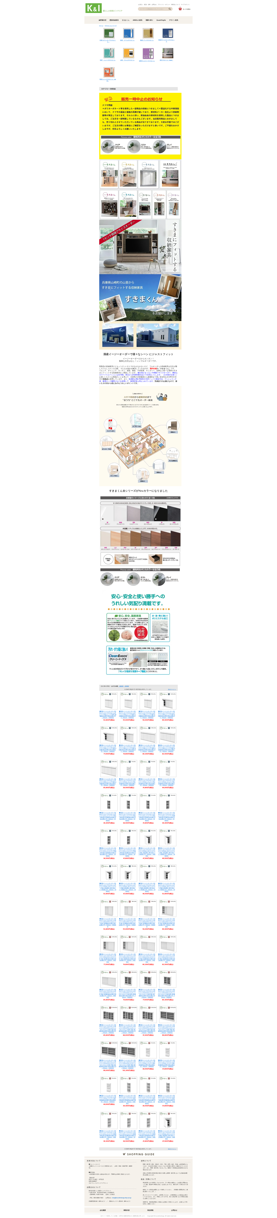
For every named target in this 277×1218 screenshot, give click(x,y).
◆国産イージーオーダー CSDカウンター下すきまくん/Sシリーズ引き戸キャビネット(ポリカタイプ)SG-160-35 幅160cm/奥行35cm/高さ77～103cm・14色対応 (127, 1064)
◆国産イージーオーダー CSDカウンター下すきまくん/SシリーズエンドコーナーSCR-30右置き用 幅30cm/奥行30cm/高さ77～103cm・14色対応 (127, 1134)
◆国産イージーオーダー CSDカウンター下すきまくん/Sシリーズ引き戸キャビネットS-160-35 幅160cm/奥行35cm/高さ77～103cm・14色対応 (107, 993)
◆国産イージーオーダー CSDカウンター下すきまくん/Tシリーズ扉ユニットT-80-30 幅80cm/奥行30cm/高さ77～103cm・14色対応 (127, 714)
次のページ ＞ (172, 689)
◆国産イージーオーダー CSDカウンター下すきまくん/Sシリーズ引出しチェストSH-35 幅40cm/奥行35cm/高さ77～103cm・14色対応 (107, 1099)
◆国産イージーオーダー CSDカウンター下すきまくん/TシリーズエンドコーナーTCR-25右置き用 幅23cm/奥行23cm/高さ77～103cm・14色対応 (166, 816)
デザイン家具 (173, 20)
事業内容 (127, 1210)
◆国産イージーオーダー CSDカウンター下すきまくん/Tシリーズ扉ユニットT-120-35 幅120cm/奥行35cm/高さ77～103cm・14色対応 (127, 748)
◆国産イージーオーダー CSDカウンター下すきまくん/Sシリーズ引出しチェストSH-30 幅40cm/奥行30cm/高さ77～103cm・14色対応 (166, 1063)
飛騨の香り (149, 20)
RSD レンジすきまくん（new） (108, 80)
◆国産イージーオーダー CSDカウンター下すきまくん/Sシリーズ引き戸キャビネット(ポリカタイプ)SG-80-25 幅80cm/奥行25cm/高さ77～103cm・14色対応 (127, 993)
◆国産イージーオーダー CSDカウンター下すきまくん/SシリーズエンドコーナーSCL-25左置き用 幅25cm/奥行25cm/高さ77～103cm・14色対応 (127, 1099)
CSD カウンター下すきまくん (108, 41)
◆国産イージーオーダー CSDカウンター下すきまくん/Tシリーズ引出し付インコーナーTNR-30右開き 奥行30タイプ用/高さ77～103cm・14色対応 (146, 887)
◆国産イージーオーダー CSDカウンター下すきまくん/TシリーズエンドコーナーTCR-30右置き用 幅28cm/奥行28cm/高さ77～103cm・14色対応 (107, 852)
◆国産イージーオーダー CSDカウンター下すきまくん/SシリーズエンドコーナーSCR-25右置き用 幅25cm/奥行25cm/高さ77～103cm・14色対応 (107, 1134)
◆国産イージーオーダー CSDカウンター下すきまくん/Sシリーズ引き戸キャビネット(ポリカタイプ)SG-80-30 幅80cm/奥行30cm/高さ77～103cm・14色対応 (146, 993)
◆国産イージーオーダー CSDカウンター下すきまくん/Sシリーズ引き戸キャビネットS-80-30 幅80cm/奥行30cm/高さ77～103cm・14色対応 (127, 922)
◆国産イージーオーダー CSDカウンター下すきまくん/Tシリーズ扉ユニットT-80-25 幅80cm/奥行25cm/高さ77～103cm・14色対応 (107, 714)
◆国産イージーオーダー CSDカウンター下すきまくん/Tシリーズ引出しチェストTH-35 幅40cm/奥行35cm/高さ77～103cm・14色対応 (166, 782)
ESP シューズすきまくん (107, 60)
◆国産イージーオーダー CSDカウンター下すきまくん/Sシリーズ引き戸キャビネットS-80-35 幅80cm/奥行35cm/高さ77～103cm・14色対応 (146, 922)
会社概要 (103, 1210)
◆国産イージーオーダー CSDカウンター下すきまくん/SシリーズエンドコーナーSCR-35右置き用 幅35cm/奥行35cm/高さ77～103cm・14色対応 (146, 1134)
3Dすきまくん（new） (166, 60)
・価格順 (120, 686)
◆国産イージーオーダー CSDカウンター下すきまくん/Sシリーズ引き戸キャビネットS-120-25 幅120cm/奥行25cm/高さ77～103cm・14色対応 (166, 922)
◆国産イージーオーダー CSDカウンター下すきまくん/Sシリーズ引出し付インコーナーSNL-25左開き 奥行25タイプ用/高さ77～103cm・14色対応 (166, 1134)
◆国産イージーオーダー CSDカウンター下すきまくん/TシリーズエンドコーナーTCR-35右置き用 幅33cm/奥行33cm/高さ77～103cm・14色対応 (127, 852)
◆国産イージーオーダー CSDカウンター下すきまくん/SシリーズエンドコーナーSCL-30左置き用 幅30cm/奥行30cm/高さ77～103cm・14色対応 (146, 1099)
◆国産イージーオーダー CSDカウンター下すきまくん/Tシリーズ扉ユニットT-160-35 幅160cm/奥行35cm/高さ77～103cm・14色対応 (107, 782)
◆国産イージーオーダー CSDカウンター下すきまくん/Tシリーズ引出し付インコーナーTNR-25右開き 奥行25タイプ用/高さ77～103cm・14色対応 (127, 887)
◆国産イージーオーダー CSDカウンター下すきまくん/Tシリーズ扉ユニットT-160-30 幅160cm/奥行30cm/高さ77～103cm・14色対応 (166, 748)
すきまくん (126, 20)
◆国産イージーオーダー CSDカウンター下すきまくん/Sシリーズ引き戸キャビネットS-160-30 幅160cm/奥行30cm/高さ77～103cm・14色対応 (166, 958)
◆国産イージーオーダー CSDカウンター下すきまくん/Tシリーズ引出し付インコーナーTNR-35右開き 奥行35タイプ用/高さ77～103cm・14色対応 (166, 887)
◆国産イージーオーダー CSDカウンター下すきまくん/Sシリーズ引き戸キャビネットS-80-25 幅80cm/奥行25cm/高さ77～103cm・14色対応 (107, 922)
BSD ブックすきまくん (147, 40)
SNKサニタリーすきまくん (147, 61)
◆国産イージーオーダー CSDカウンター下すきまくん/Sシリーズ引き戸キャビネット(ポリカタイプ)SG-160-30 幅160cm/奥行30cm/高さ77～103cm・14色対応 (107, 1064)
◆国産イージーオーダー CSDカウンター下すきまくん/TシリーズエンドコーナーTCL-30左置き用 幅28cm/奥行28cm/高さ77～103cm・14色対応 (127, 816)
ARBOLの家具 (137, 20)
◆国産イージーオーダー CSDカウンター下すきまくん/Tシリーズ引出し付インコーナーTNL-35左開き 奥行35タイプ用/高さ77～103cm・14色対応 (107, 887)
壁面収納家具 (114, 20)
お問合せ (174, 1210)
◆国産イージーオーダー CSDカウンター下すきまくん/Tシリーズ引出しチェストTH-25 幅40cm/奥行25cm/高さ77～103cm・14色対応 (127, 782)
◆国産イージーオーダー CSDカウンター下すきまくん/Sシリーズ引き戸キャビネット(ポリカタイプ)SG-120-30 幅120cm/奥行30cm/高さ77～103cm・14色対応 (127, 1028)
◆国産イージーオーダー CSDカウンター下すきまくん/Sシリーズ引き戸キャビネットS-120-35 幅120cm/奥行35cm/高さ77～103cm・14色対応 (127, 958)
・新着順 (126, 686)
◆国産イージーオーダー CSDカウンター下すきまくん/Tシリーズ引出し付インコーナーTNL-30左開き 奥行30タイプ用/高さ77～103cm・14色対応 (166, 852)
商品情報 (150, 1210)
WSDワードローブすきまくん (166, 40)
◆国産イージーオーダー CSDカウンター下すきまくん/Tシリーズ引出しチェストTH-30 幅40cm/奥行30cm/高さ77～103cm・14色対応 (146, 782)
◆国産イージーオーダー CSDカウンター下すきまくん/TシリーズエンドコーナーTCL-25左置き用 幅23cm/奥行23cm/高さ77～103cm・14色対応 (107, 816)
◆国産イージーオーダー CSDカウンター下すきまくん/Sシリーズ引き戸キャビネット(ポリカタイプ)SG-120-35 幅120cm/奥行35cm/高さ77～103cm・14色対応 (146, 1028)
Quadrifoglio (161, 20)
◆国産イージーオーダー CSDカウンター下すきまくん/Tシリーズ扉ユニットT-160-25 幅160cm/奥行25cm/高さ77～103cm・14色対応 (146, 748)
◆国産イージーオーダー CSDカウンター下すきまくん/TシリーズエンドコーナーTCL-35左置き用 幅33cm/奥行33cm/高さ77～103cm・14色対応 (146, 816)
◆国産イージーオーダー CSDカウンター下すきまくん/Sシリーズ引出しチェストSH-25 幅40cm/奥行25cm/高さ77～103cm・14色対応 (146, 1063)
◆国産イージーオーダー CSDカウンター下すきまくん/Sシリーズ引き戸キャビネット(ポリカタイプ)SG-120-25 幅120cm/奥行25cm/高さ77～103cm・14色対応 (107, 1028)
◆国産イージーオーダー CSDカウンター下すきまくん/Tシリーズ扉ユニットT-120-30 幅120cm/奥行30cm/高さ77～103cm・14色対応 (107, 748)
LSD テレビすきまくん (127, 60)
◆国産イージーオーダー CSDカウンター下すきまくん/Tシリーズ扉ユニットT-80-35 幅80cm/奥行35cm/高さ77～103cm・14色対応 (147, 714)
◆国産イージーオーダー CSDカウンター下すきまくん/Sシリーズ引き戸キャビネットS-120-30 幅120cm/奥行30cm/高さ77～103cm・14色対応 (107, 958)
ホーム (101, 25)
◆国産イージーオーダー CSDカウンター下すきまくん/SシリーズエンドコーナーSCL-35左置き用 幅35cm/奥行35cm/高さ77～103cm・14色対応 (166, 1099)
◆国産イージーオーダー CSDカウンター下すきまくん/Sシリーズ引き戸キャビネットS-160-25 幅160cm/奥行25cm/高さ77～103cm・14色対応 (146, 958)
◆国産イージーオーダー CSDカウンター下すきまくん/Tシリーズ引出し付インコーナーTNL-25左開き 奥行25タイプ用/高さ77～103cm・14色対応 (146, 852)
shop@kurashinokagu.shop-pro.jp (121, 1198)
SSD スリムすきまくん (127, 40)
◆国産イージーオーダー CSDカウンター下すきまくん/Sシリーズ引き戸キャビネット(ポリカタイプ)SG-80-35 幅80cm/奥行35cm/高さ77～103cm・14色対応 (166, 993)
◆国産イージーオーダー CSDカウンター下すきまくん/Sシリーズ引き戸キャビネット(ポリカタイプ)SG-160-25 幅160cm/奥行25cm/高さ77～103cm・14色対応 (166, 1028)
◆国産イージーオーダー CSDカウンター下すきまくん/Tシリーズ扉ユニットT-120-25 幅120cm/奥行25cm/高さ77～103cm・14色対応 (166, 714)
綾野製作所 (102, 20)
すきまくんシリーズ (111, 25)
